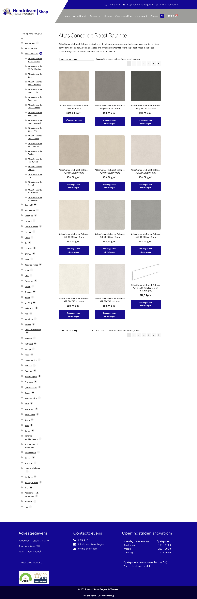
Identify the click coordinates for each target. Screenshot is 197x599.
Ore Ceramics (31, 360)
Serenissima (30, 452)
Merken (108, 16)
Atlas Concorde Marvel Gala (35, 199)
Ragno (27, 393)
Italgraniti (29, 308)
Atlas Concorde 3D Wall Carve (35, 60)
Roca (27, 425)
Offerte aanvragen (73, 120)
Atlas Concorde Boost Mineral (35, 106)
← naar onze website (30, 562)
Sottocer (29, 463)
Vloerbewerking (123, 16)
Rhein (27, 420)
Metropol (29, 344)
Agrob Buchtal (31, 48)
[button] (162, 16)
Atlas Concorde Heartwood (35, 160)
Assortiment (79, 16)
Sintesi (28, 458)
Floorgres (29, 281)
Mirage (28, 349)
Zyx (26, 507)
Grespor (28, 292)
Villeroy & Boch (31, 482)
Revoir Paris (30, 414)
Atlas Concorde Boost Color (35, 91)
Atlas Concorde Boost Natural (35, 121)
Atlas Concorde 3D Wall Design (35, 67)
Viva (27, 488)
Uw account (141, 16)
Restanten (95, 16)
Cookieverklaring (106, 596)
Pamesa (28, 365)
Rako (27, 403)
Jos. (26, 313)
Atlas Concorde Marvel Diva (35, 191)
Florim (27, 286)
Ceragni (28, 221)
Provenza (29, 382)
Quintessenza (31, 387)
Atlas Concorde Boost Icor (35, 98)
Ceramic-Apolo (31, 226)
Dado (27, 259)
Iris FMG (28, 303)
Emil (27, 275)
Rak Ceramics (31, 398)
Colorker (28, 248)
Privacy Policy (90, 596)
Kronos (28, 324)
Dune (27, 270)
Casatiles (29, 215)
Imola (27, 297)
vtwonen (28, 501)
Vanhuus (29, 477)
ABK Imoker (30, 43)
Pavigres (28, 371)
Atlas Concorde (31, 53)
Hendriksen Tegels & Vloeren (103, 589)
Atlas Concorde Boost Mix (35, 114)
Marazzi (28, 338)
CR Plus (28, 254)
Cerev (27, 237)
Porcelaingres (31, 376)
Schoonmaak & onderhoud (31, 445)
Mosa (27, 354)
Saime (27, 431)
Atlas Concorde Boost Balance (35, 83)
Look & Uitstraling (33, 329)
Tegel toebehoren (32, 468)
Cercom (28, 232)
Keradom (29, 319)
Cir (26, 243)
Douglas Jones (31, 265)
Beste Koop (30, 210)
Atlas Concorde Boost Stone (35, 137)
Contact (154, 16)
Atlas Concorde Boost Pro (35, 129)
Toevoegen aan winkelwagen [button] (110, 122)
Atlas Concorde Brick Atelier (35, 145)
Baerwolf (29, 205)
